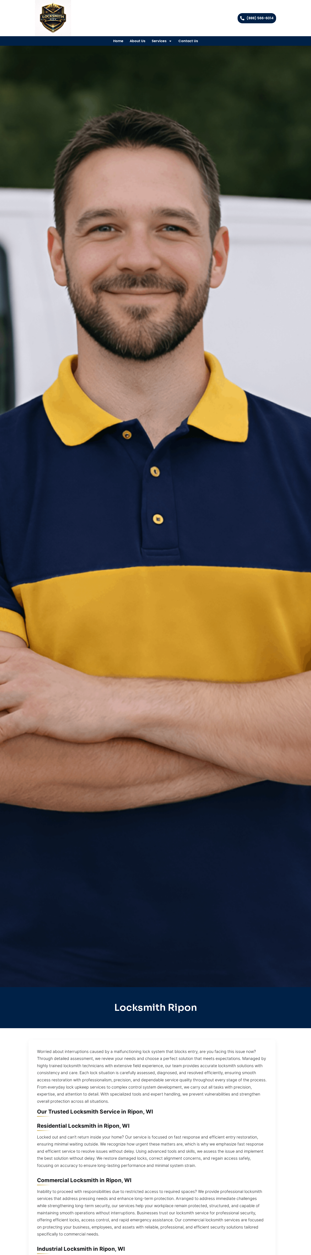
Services (159, 41)
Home (118, 41)
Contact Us (188, 41)
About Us (137, 41)
